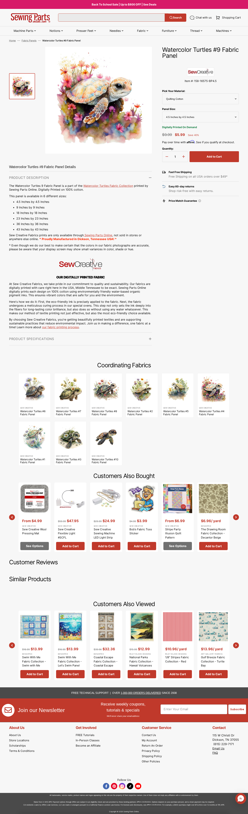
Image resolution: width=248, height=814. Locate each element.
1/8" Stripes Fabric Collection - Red (177, 659)
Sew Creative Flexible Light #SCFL (66, 533)
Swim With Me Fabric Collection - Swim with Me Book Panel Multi (34, 663)
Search (177, 17)
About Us (15, 735)
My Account (149, 740)
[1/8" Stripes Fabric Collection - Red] (178, 645)
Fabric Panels (29, 40)
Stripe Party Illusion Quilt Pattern (173, 533)
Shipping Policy (152, 756)
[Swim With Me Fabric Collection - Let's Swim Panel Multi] (70, 645)
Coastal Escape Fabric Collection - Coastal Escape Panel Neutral (105, 663)
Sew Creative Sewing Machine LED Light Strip (104, 533)
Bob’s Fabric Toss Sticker (140, 531)
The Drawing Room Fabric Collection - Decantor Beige (213, 533)
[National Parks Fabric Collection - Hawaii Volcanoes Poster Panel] (142, 645)
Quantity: (168, 148)
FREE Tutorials (85, 735)
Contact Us (149, 735)
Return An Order (152, 745)
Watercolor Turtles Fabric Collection (108, 186)
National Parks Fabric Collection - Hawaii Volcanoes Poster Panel (141, 663)
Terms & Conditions (21, 751)
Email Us (218, 748)
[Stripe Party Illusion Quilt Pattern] (178, 517)
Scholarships (17, 745)
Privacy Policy (151, 751)
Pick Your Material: (173, 91)
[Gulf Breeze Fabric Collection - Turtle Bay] (213, 645)
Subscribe (237, 709)
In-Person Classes (87, 740)
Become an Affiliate (88, 745)
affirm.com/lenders (144, 802)
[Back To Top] (242, 808)
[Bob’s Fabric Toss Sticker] (142, 517)
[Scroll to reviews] (200, 63)
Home (12, 40)
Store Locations (19, 740)
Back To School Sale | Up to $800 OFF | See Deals (124, 4)
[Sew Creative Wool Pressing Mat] (35, 517)
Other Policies (151, 761)
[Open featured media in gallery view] (143, 54)
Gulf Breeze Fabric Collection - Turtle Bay (213, 661)
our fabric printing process (60, 327)
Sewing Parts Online (98, 235)
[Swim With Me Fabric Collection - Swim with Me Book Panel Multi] (35, 645)
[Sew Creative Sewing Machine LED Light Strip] (106, 517)
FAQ (215, 753)
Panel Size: (169, 108)
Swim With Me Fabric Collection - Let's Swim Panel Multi (70, 663)
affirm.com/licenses (154, 805)
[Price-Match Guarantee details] (200, 201)
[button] (227, 18)
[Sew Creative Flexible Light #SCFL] (70, 517)
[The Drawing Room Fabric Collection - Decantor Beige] (213, 517)
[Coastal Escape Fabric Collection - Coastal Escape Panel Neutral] (106, 645)
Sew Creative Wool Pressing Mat (34, 531)
